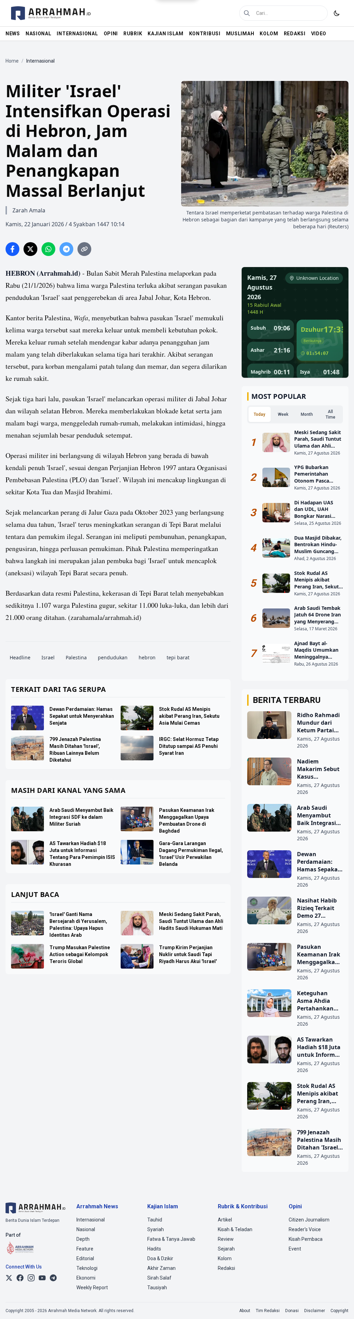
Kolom (225, 1258)
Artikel (225, 1219)
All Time (330, 414)
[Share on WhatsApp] (48, 249)
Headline (20, 657)
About (244, 1310)
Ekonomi (85, 1278)
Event (295, 1249)
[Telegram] (53, 1277)
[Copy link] (84, 249)
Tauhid (154, 1219)
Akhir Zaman (161, 1268)
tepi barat (178, 657)
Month (307, 414)
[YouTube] (42, 1277)
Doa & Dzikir (160, 1258)
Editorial (85, 1258)
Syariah (155, 1229)
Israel (48, 657)
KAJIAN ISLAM (165, 33)
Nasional (85, 1229)
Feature (84, 1249)
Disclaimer (314, 1310)
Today (259, 414)
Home (12, 61)
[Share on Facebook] (12, 249)
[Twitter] (9, 1277)
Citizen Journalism (309, 1219)
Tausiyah (157, 1287)
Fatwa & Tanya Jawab (171, 1239)
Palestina (76, 657)
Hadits (154, 1249)
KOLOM (269, 33)
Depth (83, 1239)
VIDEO (319, 33)
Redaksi (226, 1268)
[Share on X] (30, 249)
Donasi (292, 1310)
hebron (147, 657)
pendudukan (113, 657)
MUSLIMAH (240, 33)
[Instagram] (31, 1277)
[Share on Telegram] (66, 249)
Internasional (90, 1219)
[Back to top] (339, 1304)
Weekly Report (92, 1287)
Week (283, 414)
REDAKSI (295, 33)
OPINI (111, 33)
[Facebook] (20, 1277)
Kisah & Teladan (235, 1229)
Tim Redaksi (268, 1310)
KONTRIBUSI (205, 33)
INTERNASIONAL (77, 33)
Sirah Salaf (159, 1278)
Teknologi (86, 1268)
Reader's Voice (305, 1229)
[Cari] (246, 13)
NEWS (13, 33)
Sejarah (226, 1249)
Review (226, 1239)
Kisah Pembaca (306, 1239)
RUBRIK (132, 33)
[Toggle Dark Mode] (336, 13)
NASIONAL (39, 33)
